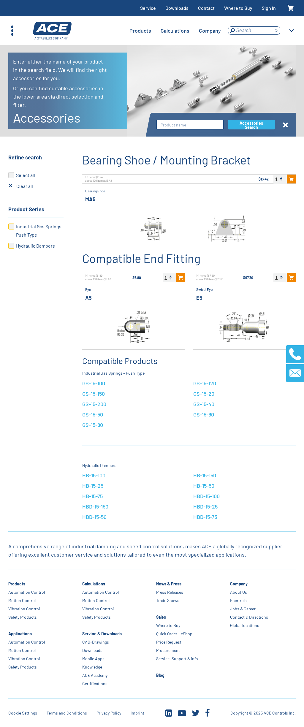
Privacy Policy (108, 712)
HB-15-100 (93, 475)
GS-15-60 (203, 414)
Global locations (244, 625)
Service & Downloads (102, 633)
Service (148, 8)
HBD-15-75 (205, 517)
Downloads (177, 8)
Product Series (26, 209)
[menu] (175, 30)
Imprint (137, 712)
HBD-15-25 (205, 506)
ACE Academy (94, 675)
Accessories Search (251, 125)
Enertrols (238, 600)
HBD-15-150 (95, 506)
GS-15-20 (203, 393)
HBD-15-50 (94, 517)
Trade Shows (167, 600)
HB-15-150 (204, 475)
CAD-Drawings (95, 641)
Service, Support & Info (177, 658)
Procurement (168, 650)
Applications (20, 633)
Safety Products (22, 617)
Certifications (94, 683)
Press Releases (169, 592)
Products (16, 583)
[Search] (276, 30)
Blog (160, 675)
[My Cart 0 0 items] (290, 8)
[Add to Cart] (291, 179)
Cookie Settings (22, 712)
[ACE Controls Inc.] (52, 31)
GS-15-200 (94, 404)
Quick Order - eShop (174, 633)
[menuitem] (140, 30)
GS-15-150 (93, 393)
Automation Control (26, 592)
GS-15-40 (203, 404)
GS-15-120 (204, 383)
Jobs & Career (243, 608)
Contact (206, 8)
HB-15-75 (92, 496)
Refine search (25, 157)
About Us (238, 592)
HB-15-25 (92, 485)
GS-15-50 (92, 414)
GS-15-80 (92, 425)
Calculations (93, 583)
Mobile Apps (93, 658)
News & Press (168, 583)
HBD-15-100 (206, 496)
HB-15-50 (203, 485)
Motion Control (22, 600)
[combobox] (190, 125)
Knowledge (92, 666)
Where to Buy (238, 8)
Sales (161, 617)
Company (239, 583)
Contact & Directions (249, 617)
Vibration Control (24, 608)
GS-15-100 (93, 383)
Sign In (269, 8)
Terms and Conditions (67, 712)
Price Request (168, 641)
